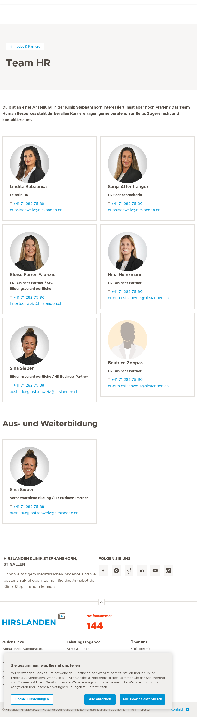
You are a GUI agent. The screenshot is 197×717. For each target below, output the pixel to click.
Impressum (144, 709)
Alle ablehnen (100, 699)
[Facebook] (103, 570)
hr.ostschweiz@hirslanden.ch (36, 210)
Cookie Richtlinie (122, 709)
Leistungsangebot (83, 642)
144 (94, 626)
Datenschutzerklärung (92, 709)
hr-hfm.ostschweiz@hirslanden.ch (138, 298)
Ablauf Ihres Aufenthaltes (22, 649)
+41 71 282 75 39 (28, 204)
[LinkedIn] (142, 570)
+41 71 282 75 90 (29, 297)
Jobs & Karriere (28, 46)
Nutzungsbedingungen (58, 709)
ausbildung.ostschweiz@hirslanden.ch (44, 392)
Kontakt (177, 709)
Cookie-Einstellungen (32, 699)
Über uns (139, 642)
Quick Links (13, 642)
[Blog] (168, 570)
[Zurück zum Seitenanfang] (101, 602)
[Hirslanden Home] (44, 619)
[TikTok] (129, 570)
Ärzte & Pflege (78, 649)
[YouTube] (155, 570)
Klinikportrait (140, 649)
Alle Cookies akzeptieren (142, 699)
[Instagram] (116, 570)
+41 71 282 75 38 (28, 385)
